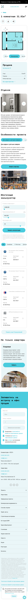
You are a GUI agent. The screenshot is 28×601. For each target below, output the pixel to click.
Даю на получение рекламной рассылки (12, 441)
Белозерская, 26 (7, 68)
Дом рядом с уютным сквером (12, 140)
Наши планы (4, 494)
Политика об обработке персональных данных (12, 581)
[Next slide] (24, 104)
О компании (4, 529)
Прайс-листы (4, 512)
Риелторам (4, 546)
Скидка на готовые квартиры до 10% (10, 2)
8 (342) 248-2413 (14, 6)
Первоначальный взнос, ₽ (9, 212)
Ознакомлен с (14, 432)
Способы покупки (5, 507)
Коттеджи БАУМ (5, 520)
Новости (3, 538)
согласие (10, 440)
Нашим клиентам (5, 533)
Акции (2, 542)
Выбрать (14, 365)
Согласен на (11, 436)
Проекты (3, 490)
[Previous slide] (4, 104)
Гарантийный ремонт (6, 525)
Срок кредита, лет (7, 220)
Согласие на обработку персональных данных (12, 584)
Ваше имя (5, 410)
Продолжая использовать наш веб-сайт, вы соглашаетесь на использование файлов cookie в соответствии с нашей (15, 591)
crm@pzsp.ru (4, 458)
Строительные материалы (8, 516)
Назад (4, 12)
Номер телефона (7, 418)
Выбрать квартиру (14, 166)
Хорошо (14, 596)
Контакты (3, 551)
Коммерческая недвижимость (9, 503)
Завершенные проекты (7, 499)
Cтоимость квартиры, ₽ (8, 203)
